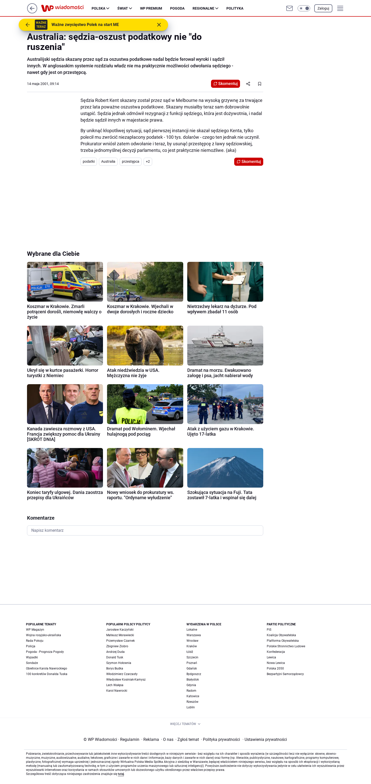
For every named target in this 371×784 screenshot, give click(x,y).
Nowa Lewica (276, 663)
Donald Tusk (114, 657)
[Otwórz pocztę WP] (289, 8)
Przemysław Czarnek (120, 640)
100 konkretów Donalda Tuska (46, 674)
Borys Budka (114, 668)
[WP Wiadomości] (66, 8)
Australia (108, 161)
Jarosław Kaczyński (120, 629)
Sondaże (32, 663)
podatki (89, 161)
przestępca (130, 161)
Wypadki (32, 657)
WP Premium (151, 8)
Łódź (190, 652)
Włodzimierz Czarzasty (122, 674)
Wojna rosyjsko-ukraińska (43, 635)
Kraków (192, 646)
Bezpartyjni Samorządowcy (285, 674)
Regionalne (203, 8)
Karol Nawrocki (116, 690)
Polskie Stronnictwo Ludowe (286, 646)
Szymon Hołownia (118, 663)
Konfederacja (276, 652)
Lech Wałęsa (114, 685)
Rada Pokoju (34, 640)
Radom (191, 690)
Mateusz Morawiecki (120, 635)
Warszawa (194, 635)
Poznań (192, 663)
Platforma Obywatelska (283, 640)
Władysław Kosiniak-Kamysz (126, 679)
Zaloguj (323, 8)
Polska (98, 8)
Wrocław (192, 640)
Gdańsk (192, 668)
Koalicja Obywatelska (281, 635)
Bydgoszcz (194, 674)
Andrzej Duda (115, 652)
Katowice (193, 696)
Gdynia (191, 685)
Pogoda (177, 8)
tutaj (121, 774)
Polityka (234, 8)
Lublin (191, 707)
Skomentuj (228, 83)
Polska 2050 (275, 668)
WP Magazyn (35, 629)
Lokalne (192, 629)
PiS (269, 629)
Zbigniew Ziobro (117, 646)
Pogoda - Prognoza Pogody (45, 652)
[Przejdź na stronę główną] (32, 12)
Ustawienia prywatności (265, 739)
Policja (30, 646)
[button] (304, 8)
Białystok (193, 679)
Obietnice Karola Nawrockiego (46, 668)
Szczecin (192, 657)
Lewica (271, 657)
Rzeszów (192, 702)
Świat (122, 8)
